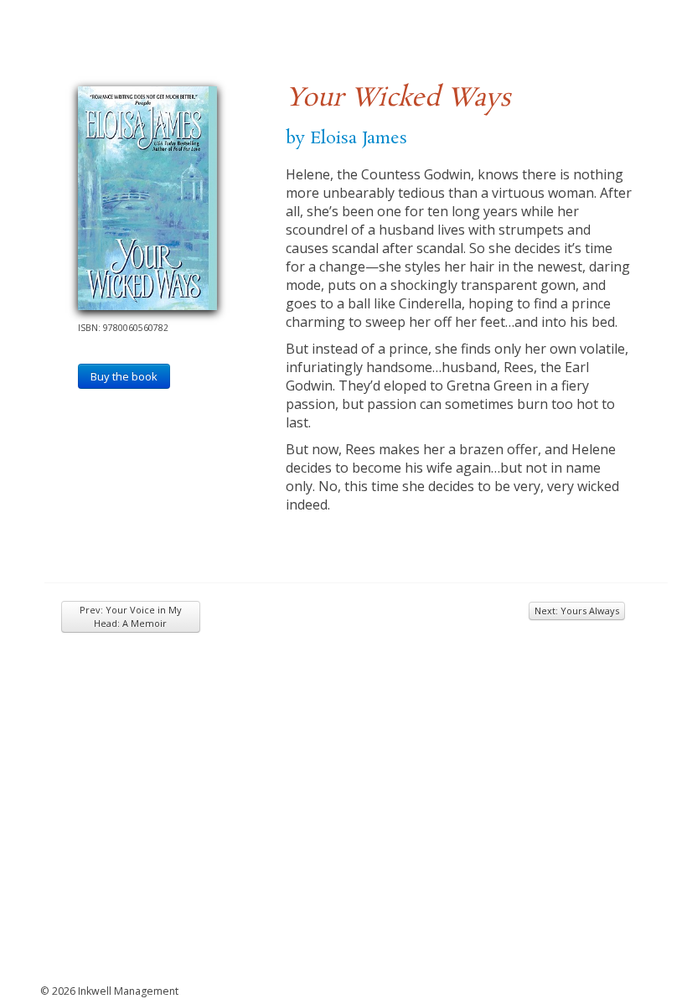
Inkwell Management (128, 991)
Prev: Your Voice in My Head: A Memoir (131, 616)
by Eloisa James (346, 138)
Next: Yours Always (577, 610)
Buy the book (124, 376)
